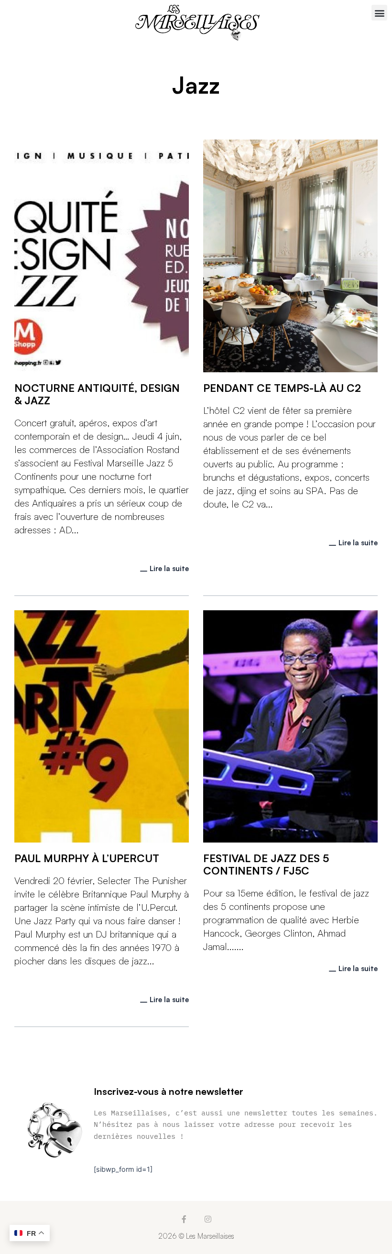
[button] (379, 13)
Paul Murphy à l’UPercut (86, 858)
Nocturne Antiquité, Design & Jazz (97, 394)
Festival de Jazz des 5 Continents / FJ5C (266, 864)
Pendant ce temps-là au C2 (282, 387)
